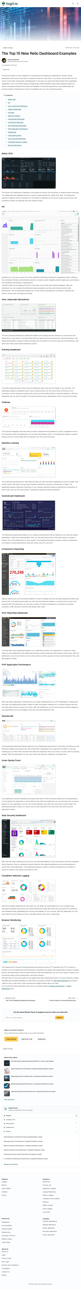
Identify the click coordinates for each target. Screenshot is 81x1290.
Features (5, 1192)
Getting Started (7, 1229)
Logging (4, 1182)
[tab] (40, 1115)
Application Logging (49, 1188)
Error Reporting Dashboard (17, 126)
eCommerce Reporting (15, 122)
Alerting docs (6, 1232)
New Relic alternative (61, 981)
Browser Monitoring (14, 145)
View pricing (11, 1039)
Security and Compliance (10, 1265)
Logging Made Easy (49, 1192)
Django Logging (48, 1195)
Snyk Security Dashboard (17, 139)
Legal (3, 1255)
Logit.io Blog (6, 1242)
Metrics (4, 1185)
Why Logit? (5, 1262)
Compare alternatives (50, 1221)
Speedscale (12, 132)
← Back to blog (7, 48)
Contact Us (5, 1272)
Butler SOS (12, 99)
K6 (9, 103)
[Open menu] (77, 3)
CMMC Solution (48, 1205)
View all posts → (10, 1100)
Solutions (46, 1179)
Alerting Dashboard (14, 109)
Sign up (59, 1017)
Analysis (45, 1202)
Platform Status (7, 1239)
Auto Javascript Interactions (18, 106)
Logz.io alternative (49, 1235)
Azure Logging (47, 1209)
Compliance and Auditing (51, 1199)
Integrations (6, 1222)
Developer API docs (8, 1236)
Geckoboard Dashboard (16, 119)
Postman (11, 113)
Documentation (7, 1225)
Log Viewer (46, 1212)
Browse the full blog (10, 1164)
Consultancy (6, 1268)
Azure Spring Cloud (14, 135)
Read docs (42, 1039)
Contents (9, 95)
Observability (6, 1188)
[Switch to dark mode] (73, 3)
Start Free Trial (26, 1039)
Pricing (4, 1195)
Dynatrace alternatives (56, 986)
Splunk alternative (49, 1228)
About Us (5, 1249)
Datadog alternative (49, 1225)
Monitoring (46, 1182)
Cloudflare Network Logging (17, 142)
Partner (4, 1275)
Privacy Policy (6, 1258)
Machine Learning (14, 116)
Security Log (47, 1185)
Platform (5, 1179)
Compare (46, 1219)
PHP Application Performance (18, 129)
